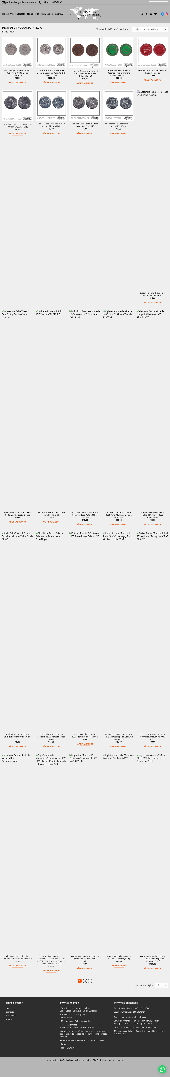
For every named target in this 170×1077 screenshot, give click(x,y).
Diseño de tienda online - (108, 1060)
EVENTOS (20, 14)
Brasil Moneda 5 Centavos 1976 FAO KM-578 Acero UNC (17, 125)
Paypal (64, 1031)
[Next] (90, 981)
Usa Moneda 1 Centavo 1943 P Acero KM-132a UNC (51, 125)
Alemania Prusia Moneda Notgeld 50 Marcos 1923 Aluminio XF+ (152, 515)
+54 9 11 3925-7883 (141, 1008)
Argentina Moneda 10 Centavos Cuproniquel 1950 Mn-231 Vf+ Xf (85, 958)
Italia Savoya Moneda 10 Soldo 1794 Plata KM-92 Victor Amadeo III (17, 73)
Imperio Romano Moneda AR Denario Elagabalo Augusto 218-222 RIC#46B (51, 73)
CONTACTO (47, 14)
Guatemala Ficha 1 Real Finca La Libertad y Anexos (152, 294)
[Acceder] (146, 14)
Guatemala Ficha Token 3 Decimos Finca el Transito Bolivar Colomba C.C (118, 73)
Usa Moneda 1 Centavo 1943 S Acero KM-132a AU (118, 125)
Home (8, 1008)
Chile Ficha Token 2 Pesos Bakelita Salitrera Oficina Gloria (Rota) (17, 736)
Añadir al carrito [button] (17, 82)
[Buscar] (142, 14)
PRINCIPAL (8, 14)
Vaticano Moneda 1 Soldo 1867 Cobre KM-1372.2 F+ (51, 513)
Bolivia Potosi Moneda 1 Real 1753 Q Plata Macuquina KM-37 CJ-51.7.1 (153, 736)
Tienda (9, 1019)
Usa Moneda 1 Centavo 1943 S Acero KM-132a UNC (85, 125)
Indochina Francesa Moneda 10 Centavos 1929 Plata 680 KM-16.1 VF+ (85, 515)
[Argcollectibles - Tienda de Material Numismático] (85, 14)
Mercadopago (67, 1021)
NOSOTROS (33, 14)
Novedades (11, 1015)
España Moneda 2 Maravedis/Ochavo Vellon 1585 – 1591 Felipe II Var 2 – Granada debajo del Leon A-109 (51, 960)
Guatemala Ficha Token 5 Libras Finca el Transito (152, 71)
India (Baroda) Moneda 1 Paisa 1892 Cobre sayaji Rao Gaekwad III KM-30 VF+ (119, 736)
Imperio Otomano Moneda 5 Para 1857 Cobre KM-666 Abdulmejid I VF (85, 73)
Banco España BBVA (69, 1011)
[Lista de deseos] (155, 14)
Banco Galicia (66, 1017)
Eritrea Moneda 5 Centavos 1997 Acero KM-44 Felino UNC (85, 735)
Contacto (10, 1012)
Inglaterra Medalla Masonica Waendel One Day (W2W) (118, 957)
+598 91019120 (138, 1012)
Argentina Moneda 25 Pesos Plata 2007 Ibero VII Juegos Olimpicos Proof (152, 958)
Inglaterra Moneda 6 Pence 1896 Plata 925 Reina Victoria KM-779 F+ (119, 515)
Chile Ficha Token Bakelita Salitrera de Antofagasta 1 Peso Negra (51, 736)
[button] (151, 14)
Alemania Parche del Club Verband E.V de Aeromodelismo (18, 957)
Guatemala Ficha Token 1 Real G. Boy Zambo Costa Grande (17, 513)
